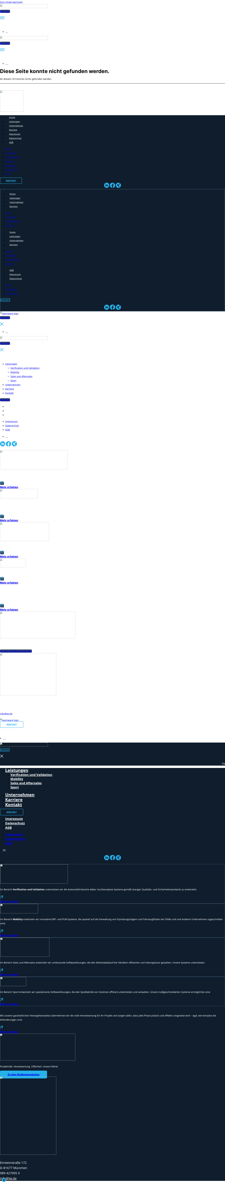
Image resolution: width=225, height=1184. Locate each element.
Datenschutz (15, 138)
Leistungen (14, 121)
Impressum (14, 134)
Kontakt (9, 393)
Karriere (13, 129)
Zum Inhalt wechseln (11, 2)
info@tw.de (6, 713)
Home (12, 117)
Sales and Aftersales (21, 376)
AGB (11, 142)
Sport (13, 380)
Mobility (14, 372)
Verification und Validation (25, 368)
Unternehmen (16, 125)
